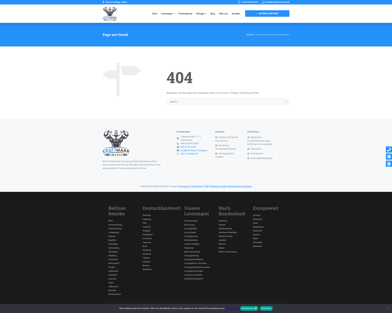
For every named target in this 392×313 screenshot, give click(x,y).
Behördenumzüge (192, 252)
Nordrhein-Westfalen (228, 232)
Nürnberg (147, 250)
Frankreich (257, 231)
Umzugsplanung (191, 255)
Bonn (145, 246)
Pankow (111, 236)
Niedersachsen (225, 228)
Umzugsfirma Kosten (193, 271)
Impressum (256, 149)
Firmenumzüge (190, 221)
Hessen (222, 225)
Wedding (112, 255)
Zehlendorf (113, 271)
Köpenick (112, 275)
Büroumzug (189, 225)
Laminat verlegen (191, 244)
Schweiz (256, 215)
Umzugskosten (191, 236)
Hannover (147, 242)
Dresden (146, 262)
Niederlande (258, 227)
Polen (255, 223)
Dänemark (257, 246)
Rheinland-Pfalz (225, 236)
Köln (145, 223)
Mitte (110, 221)
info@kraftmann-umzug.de (277, 2)
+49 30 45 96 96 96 (249, 2)
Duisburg (147, 254)
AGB (207, 186)
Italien (255, 238)
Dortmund (147, 238)
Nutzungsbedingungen (262, 158)
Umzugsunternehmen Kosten (197, 267)
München (147, 215)
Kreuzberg (113, 244)
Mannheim (147, 269)
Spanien (256, 234)
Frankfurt (147, 227)
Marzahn (112, 290)
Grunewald (113, 259)
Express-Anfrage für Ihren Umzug (226, 139)
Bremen (146, 265)
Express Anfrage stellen (116, 2)
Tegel (110, 282)
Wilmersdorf (113, 263)
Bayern (222, 248)
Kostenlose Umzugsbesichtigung (225, 147)
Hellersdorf (113, 286)
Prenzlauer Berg (115, 225)
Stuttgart (146, 231)
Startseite (250, 35)
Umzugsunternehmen (193, 259)
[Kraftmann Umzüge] (110, 14)
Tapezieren (189, 248)
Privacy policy (232, 308)
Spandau (112, 279)
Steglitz (111, 267)
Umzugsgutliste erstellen (224, 155)
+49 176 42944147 (189, 154)
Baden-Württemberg (228, 252)
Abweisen (266, 308)
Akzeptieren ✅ (249, 308)
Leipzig (146, 258)
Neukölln (112, 240)
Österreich (257, 219)
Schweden (257, 242)
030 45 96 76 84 (188, 147)
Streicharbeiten (191, 240)
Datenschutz (257, 153)
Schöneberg (113, 248)
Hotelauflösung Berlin (193, 279)
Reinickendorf (114, 294)
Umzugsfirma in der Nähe (195, 263)
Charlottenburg (115, 228)
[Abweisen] (388, 308)
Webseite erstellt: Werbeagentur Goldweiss (231, 186)
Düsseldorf (148, 234)
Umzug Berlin (190, 232)
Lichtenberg (113, 232)
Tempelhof (113, 252)
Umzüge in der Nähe (193, 275)
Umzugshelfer (190, 228)
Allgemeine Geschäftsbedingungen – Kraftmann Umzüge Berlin (260, 140)
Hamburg (147, 219)
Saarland (222, 240)
